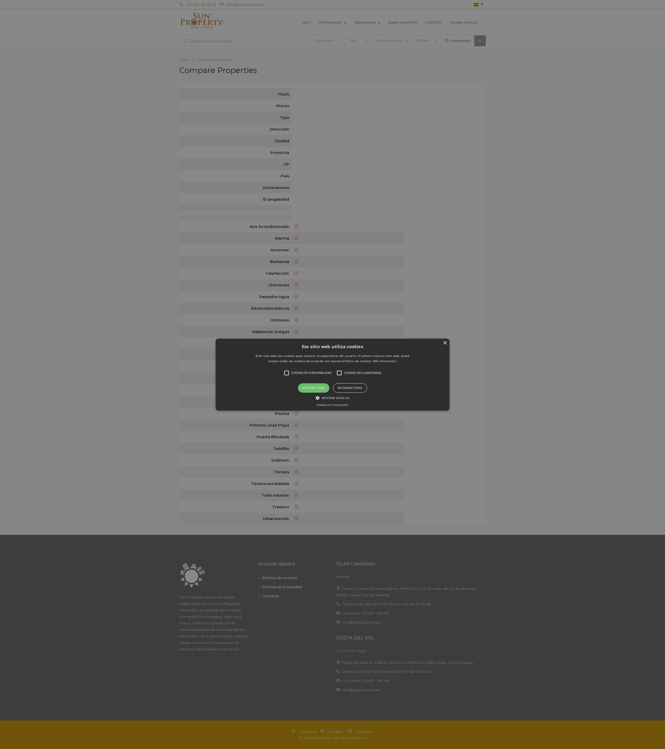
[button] (332, 374)
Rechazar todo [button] (350, 388)
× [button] (445, 343)
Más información (385, 361)
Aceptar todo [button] (313, 388)
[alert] (332, 374)
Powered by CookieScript (332, 405)
